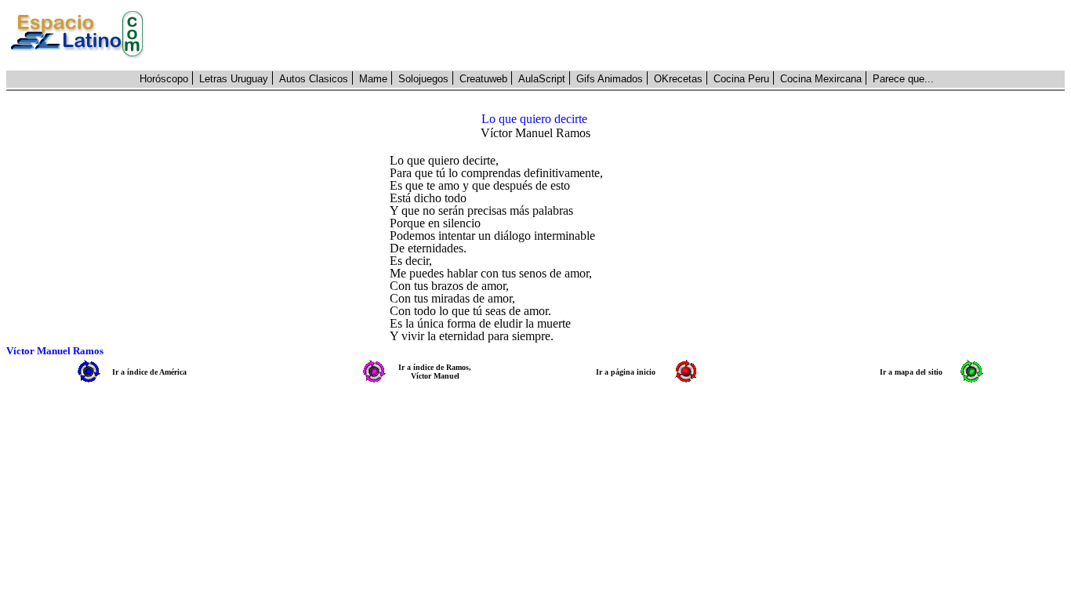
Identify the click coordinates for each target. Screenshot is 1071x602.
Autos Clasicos (313, 79)
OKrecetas (678, 79)
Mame (373, 79)
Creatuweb (483, 79)
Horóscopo (164, 79)
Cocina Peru (741, 79)
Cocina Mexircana (821, 79)
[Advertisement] (613, 35)
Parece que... (903, 79)
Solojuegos (423, 79)
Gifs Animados (609, 79)
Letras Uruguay (233, 79)
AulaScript (541, 79)
